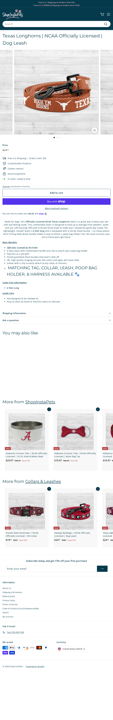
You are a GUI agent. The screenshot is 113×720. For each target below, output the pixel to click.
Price (5, 145)
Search (6, 612)
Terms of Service (10, 604)
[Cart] (102, 14)
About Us (7, 588)
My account (8, 616)
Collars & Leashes (43, 481)
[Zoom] (94, 130)
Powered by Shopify (35, 666)
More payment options (56, 208)
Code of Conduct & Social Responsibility (21, 608)
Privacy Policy (9, 600)
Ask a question (11, 320)
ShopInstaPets (40, 401)
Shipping (6, 186)
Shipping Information (14, 313)
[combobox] (56, 24)
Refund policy (9, 596)
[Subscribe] (102, 569)
